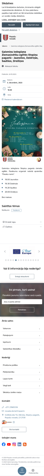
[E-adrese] (7, 422)
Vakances (7, 328)
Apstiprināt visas (32, 25)
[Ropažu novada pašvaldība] (15, 40)
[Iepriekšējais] (5, 251)
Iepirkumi (7, 342)
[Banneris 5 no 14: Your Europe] (22, 251)
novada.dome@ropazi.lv (15, 411)
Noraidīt (11, 25)
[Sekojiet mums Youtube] (9, 444)
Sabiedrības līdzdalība (12, 349)
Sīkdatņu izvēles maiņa (12, 392)
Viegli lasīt (7, 385)
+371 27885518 (11, 407)
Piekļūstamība (8, 372)
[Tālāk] (39, 251)
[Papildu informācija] (14, 422)
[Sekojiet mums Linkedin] (19, 444)
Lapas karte (8, 379)
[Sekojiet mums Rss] (25, 444)
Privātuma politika (10, 365)
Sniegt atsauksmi (22, 276)
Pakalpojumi (8, 335)
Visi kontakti (14, 429)
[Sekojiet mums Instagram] (14, 444)
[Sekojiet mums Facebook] (4, 444)
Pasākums (16, 210)
